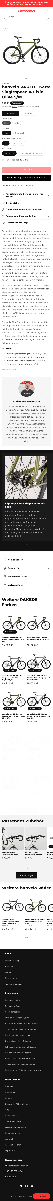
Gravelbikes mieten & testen (18, 1041)
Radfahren (10, 966)
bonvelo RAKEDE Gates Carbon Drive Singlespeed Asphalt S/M (38, 757)
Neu (8, 133)
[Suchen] (46, 16)
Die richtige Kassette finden (17, 1035)
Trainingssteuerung (14, 984)
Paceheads (22, 1196)
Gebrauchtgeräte (13, 1012)
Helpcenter (10, 1176)
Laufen (8, 972)
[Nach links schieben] (21, 79)
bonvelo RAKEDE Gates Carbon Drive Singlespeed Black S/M (13, 757)
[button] (5, 11)
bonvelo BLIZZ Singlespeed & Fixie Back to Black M (10, 921)
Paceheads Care (12, 1006)
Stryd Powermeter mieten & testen (21, 1058)
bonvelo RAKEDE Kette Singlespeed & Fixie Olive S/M (13, 639)
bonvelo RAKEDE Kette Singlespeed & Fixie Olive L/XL (38, 795)
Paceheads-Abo (12, 1000)
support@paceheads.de (16, 1165)
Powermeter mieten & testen (18, 1053)
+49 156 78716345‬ (14, 1171)
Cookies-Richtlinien (14, 1121)
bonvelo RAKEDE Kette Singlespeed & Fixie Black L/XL (38, 639)
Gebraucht (21, 133)
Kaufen (28, 113)
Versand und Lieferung (15, 1127)
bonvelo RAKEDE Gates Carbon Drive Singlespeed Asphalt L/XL (38, 678)
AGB (7, 1110)
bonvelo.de (29, 185)
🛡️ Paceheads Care (17, 159)
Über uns (9, 1086)
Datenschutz (11, 1115)
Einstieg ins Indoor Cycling (17, 1018)
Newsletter (10, 1092)
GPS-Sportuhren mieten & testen (20, 1064)
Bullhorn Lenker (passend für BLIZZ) (33, 853)
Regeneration (11, 978)
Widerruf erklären (13, 1145)
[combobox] (26, 17)
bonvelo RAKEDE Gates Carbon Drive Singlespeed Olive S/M (13, 716)
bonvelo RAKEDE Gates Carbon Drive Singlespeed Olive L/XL (13, 795)
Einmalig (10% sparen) (33, 154)
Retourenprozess (13, 1133)
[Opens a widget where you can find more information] (41, 1196)
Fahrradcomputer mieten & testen (20, 1047)
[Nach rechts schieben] (32, 79)
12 (7, 144)
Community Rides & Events (17, 1104)
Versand (14, 106)
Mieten (10, 113)
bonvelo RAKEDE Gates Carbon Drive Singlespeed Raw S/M (38, 716)
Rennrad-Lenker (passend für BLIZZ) (10, 853)
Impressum (10, 1150)
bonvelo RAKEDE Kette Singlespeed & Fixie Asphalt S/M (12, 678)
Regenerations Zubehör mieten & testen (23, 1070)
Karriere (8, 1098)
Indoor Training (12, 960)
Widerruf (9, 1139)
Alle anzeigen (27, 811)
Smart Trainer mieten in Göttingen (20, 1029)
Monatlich (11, 154)
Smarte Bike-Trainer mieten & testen (21, 1023)
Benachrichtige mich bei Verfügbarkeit (26, 177)
